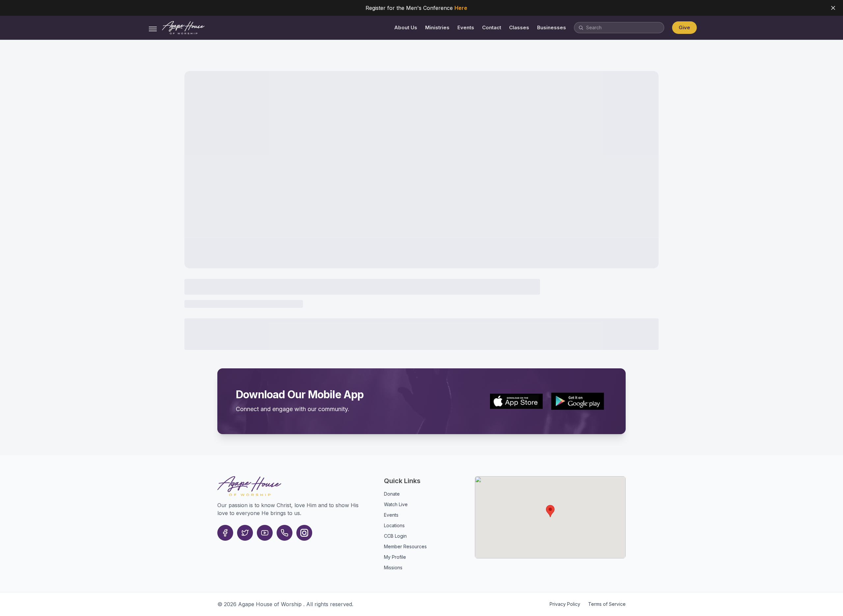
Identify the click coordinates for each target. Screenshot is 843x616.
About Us (405, 27)
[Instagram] (304, 533)
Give (684, 27)
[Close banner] (833, 7)
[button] (550, 511)
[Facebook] (225, 533)
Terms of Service (607, 604)
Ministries (437, 27)
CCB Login (395, 536)
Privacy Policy (565, 604)
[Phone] (284, 533)
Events (465, 27)
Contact (491, 27)
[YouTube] (265, 533)
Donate (392, 494)
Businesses (551, 27)
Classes (519, 27)
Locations (394, 525)
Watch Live (396, 504)
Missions (393, 567)
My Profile (395, 557)
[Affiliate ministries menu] (152, 29)
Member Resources (405, 546)
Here (460, 8)
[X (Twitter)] (245, 533)
